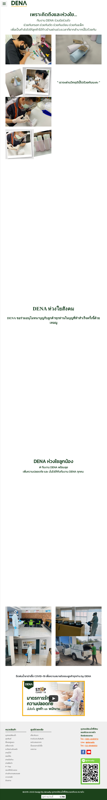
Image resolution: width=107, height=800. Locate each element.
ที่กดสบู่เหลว (9, 742)
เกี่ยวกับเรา (34, 735)
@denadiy (90, 742)
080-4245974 (91, 739)
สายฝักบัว (9, 763)
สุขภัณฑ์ (8, 739)
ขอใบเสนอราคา (36, 742)
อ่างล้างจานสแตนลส (12, 773)
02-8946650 (91, 745)
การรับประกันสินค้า (37, 739)
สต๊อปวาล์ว (9, 746)
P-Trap (8, 766)
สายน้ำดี (8, 752)
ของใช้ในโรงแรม (11, 770)
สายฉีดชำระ (9, 759)
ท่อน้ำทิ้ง (8, 756)
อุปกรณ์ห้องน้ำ (10, 735)
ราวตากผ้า (9, 777)
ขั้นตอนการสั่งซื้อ (36, 746)
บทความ (33, 749)
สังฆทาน (8, 780)
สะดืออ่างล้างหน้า (11, 749)
